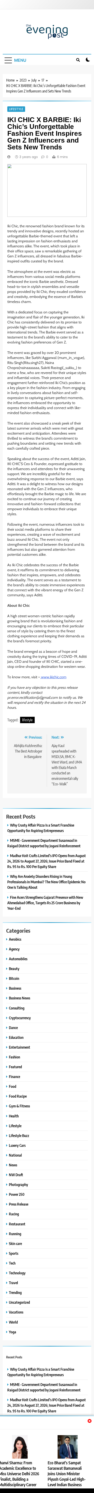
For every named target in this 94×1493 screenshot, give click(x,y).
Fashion (14, 1057)
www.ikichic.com (53, 677)
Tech (12, 1263)
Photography (18, 1184)
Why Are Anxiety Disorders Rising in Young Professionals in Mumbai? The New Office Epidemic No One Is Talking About (46, 882)
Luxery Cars (17, 1145)
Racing (14, 1213)
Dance (13, 1027)
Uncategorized (19, 1302)
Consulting (16, 1008)
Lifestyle (16, 109)
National (15, 1155)
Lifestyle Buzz (19, 1135)
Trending (15, 1292)
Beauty (14, 968)
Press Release (18, 1204)
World (13, 1322)
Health (14, 1116)
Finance (14, 1076)
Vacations (16, 1312)
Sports (13, 1253)
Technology (17, 1272)
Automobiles (18, 958)
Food (12, 1086)
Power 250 (16, 1194)
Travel (13, 1282)
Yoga (12, 1331)
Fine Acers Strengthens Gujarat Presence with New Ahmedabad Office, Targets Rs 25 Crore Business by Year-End (45, 903)
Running (15, 1233)
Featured (15, 1066)
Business (15, 988)
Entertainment (19, 1047)
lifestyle (27, 720)
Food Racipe (18, 1096)
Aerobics (15, 939)
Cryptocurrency (20, 1017)
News (13, 1165)
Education (16, 1037)
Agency (14, 949)
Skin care (15, 1243)
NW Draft (16, 1174)
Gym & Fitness (19, 1106)
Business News (19, 998)
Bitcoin (14, 978)
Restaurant (17, 1224)
